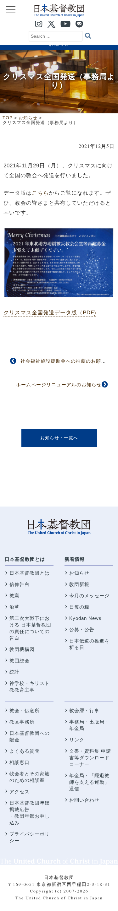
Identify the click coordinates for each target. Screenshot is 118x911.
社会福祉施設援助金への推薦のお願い (63, 361)
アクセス (19, 791)
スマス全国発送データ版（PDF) (55, 312)
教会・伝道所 (24, 710)
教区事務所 (22, 721)
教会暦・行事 (84, 710)
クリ (9, 312)
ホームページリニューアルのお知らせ (59, 384)
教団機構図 (22, 649)
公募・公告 (81, 629)
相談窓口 (19, 762)
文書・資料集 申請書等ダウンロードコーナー (90, 757)
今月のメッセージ (89, 595)
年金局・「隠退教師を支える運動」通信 (89, 782)
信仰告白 (19, 584)
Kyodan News (85, 618)
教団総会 (19, 660)
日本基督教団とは (25, 559)
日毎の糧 (79, 607)
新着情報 (75, 559)
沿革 (14, 607)
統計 (14, 672)
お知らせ (49, 437)
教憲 (14, 595)
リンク (76, 739)
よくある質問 (24, 751)
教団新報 (79, 584)
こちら (40, 193)
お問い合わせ (84, 800)
